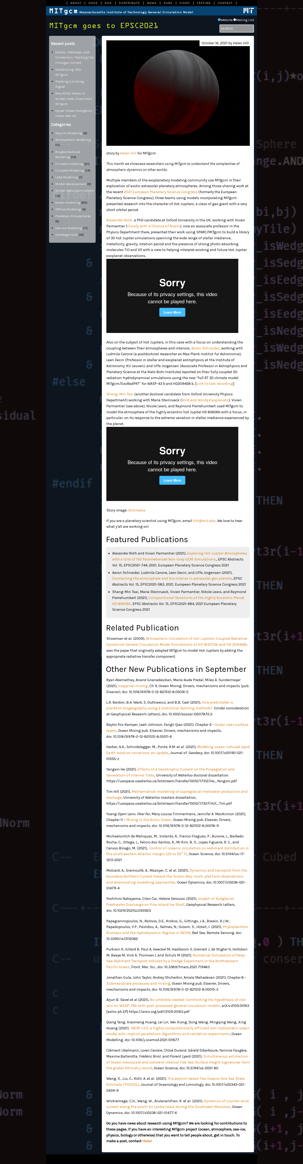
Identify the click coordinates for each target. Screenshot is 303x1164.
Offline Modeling (68, 209)
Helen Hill (128, 153)
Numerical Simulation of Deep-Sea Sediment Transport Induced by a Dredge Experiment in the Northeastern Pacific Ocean (176, 961)
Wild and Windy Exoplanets (205, 400)
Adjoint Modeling (68, 133)
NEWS (152, 3)
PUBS (168, 3)
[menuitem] (76, 3)
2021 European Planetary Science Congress (160, 192)
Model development (70, 184)
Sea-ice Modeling (68, 228)
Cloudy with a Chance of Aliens (153, 226)
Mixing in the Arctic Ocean (148, 819)
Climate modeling (69, 164)
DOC (108, 3)
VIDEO (185, 3)
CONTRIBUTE (129, 3)
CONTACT (225, 3)
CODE (93, 3)
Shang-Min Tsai (119, 394)
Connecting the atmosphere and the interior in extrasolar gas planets (172, 578)
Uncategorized (66, 235)
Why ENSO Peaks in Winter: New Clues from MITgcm (73, 98)
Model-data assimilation (74, 191)
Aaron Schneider (205, 348)
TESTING (204, 3)
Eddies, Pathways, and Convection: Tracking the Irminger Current (74, 57)
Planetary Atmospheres (73, 216)
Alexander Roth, (119, 220)
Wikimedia (136, 510)
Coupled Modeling (69, 170)
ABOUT (75, 3)
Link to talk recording (214, 383)
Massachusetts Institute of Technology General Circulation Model (121, 12)
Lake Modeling (66, 177)
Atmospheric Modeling (73, 140)
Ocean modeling (67, 202)
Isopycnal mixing (133, 686)
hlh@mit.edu (204, 520)
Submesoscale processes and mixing (138, 983)
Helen (147, 1141)
